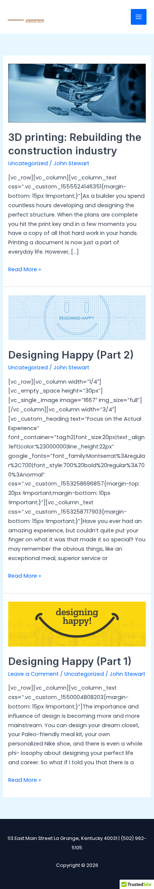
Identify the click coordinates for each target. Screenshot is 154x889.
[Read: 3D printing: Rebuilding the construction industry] (76, 93)
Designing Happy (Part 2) (71, 354)
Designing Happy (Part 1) (70, 661)
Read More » (24, 269)
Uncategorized (28, 163)
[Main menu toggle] (139, 17)
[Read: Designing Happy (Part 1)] (76, 624)
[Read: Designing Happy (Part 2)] (76, 317)
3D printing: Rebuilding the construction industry (74, 144)
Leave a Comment (33, 674)
